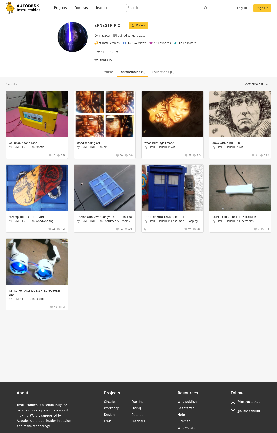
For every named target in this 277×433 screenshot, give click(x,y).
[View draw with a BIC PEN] (240, 114)
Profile (108, 72)
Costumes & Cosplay (116, 221)
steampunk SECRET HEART (26, 217)
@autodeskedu (248, 411)
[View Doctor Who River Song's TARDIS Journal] (105, 188)
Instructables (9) (132, 72)
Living (136, 408)
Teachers (102, 7)
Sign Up (262, 8)
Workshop (111, 408)
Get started (186, 408)
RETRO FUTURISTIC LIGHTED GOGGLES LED (35, 293)
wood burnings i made (159, 143)
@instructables (248, 401)
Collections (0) (163, 72)
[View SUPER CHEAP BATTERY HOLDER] (240, 188)
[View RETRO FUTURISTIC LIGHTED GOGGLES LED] (37, 262)
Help (181, 414)
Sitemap (184, 421)
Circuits (110, 401)
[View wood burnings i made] (172, 114)
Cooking (137, 401)
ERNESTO (106, 60)
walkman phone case (23, 143)
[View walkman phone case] (37, 114)
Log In (242, 8)
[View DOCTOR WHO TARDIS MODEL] (172, 188)
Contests (81, 7)
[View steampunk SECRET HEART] (37, 188)
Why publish (187, 401)
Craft (107, 421)
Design (109, 414)
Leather (40, 299)
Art (105, 147)
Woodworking (44, 221)
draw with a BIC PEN (226, 143)
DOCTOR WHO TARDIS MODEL (164, 217)
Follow (140, 25)
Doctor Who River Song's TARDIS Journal (105, 217)
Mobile (39, 147)
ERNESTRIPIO (22, 147)
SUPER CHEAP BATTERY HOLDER (234, 217)
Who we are (186, 427)
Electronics (246, 221)
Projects (60, 7)
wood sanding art (88, 143)
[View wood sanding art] (105, 114)
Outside (137, 414)
